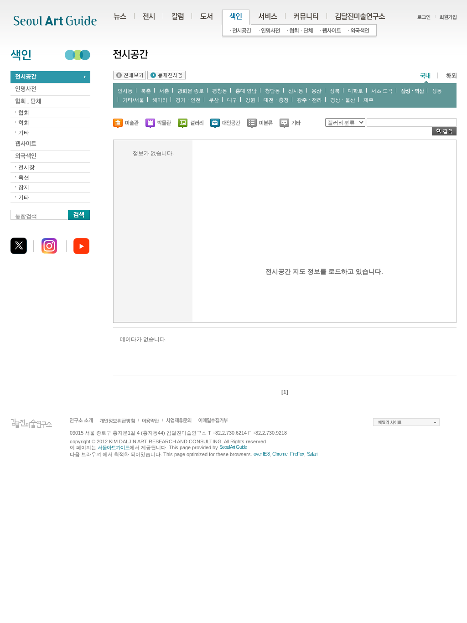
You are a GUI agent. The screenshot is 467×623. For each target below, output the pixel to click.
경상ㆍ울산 (342, 100)
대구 (232, 100)
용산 (316, 90)
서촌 (164, 90)
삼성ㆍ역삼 (412, 90)
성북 (335, 90)
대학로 (355, 90)
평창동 (219, 90)
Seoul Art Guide (233, 447)
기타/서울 (133, 100)
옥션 (23, 177)
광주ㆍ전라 (309, 100)
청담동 (272, 90)
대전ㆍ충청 (276, 100)
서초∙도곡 (382, 90)
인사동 (125, 90)
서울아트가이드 (114, 447)
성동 (437, 90)
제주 (368, 100)
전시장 (26, 167)
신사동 (295, 90)
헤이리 (159, 100)
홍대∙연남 (246, 90)
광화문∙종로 (190, 90)
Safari (312, 454)
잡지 (23, 187)
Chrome (279, 454)
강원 (250, 100)
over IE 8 (262, 454)
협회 (23, 112)
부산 (214, 100)
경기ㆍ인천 (188, 100)
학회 (23, 122)
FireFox (297, 454)
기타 (23, 133)
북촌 (146, 90)
